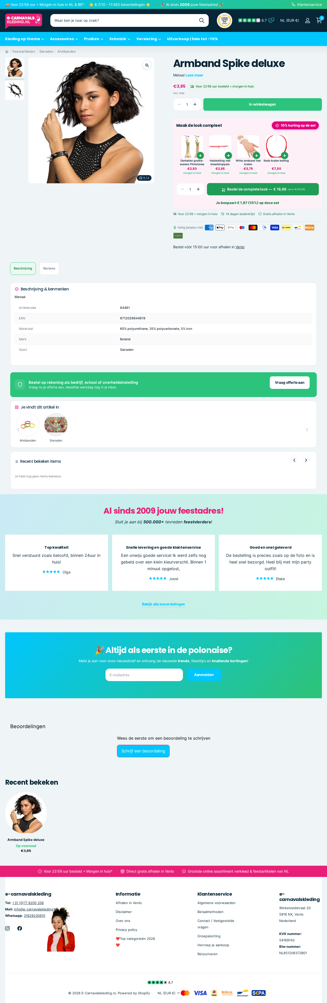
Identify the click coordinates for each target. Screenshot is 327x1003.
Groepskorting (208, 936)
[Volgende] (306, 459)
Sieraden (46, 51)
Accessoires (62, 38)
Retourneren (207, 954)
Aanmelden (204, 674)
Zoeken (202, 20)
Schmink (117, 38)
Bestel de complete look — (266, 189)
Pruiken (91, 38)
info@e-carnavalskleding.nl (35, 909)
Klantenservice (214, 894)
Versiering (146, 38)
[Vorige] (294, 459)
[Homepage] (6, 51)
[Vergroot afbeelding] (146, 64)
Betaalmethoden (210, 912)
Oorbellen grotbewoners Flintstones (192, 162)
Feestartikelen (24, 51)
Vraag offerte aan (290, 382)
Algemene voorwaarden (216, 903)
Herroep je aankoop (213, 945)
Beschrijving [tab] (23, 268)
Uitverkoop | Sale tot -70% (192, 38)
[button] (195, 104)
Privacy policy (126, 930)
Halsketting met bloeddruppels (220, 162)
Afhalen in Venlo (129, 903)
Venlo (240, 247)
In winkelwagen (262, 104)
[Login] (307, 20)
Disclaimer (124, 912)
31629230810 (34, 916)
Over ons (123, 921)
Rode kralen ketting (276, 161)
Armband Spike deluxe (25, 840)
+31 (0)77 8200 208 (28, 903)
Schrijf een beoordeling (143, 750)
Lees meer (194, 75)
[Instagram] (7, 928)
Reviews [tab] (49, 268)
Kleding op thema (22, 38)
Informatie (128, 894)
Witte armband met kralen (248, 162)
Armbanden (66, 51)
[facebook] (19, 928)
